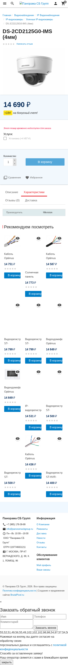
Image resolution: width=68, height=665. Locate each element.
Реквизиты (42, 529)
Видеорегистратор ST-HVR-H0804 (54, 476)
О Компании (43, 524)
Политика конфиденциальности (19, 590)
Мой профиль (44, 565)
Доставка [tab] (31, 200)
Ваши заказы (43, 569)
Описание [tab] (11, 192)
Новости (41, 538)
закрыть (6, 662)
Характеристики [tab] (34, 192)
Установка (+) (20, 138)
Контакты (41, 547)
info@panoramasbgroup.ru (19, 529)
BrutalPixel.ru (17, 595)
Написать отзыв (25, 44)
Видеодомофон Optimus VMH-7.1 (12, 391)
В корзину (14, 275)
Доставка (41, 533)
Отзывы (41, 542)
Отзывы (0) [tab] (12, 200)
